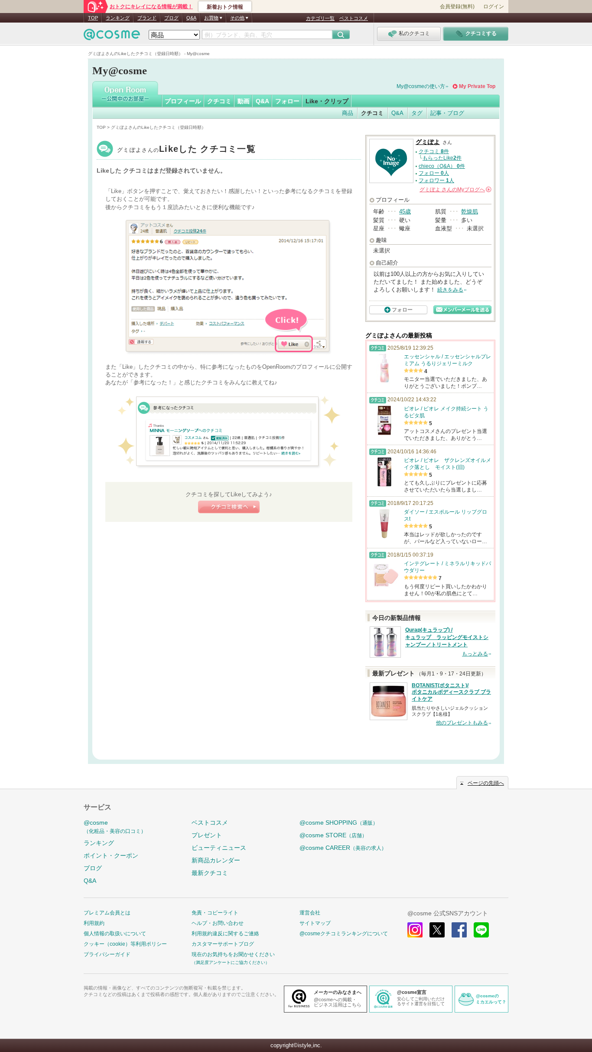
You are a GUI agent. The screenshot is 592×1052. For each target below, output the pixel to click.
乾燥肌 (469, 211)
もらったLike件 (442, 158)
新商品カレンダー (216, 860)
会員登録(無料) (457, 6)
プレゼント (207, 835)
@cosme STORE (333, 835)
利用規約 (94, 923)
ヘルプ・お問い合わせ (218, 923)
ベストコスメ (353, 18)
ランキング (118, 17)
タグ (417, 113)
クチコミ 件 (434, 151)
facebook (459, 929)
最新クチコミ (210, 872)
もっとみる (475, 654)
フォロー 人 (434, 173)
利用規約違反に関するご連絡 (225, 934)
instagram (415, 929)
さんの (455, 190)
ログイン (493, 6)
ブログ (171, 17)
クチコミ (219, 101)
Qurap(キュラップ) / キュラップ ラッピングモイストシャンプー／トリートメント (446, 637)
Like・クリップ (327, 101)
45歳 (405, 211)
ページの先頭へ (486, 783)
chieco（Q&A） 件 (442, 166)
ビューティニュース (219, 847)
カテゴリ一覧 (320, 18)
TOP (93, 17)
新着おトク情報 (225, 7)
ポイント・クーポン (111, 855)
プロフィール (183, 101)
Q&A (191, 17)
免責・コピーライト (215, 913)
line (481, 929)
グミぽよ (186, 150)
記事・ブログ (447, 113)
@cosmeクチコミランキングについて (343, 934)
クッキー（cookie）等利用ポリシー (125, 944)
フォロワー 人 (436, 180)
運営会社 (309, 913)
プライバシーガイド (107, 954)
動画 (243, 101)
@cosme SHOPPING (338, 822)
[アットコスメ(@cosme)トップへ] (112, 36)
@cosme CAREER (343, 847)
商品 (347, 113)
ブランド (146, 17)
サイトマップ (315, 923)
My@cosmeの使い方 (421, 86)
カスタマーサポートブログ (223, 944)
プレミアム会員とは (107, 913)
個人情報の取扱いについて (115, 934)
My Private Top (477, 86)
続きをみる (450, 290)
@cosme (115, 826)
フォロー (287, 101)
